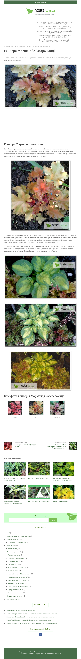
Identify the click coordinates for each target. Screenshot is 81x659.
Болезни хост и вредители (17, 542)
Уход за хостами (12, 599)
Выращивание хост (13, 539)
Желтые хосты (13, 571)
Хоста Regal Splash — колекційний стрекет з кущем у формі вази (29, 620)
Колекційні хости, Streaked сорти (19, 574)
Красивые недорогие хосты (17, 577)
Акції (8, 533)
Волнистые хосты (14, 561)
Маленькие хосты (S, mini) (17, 580)
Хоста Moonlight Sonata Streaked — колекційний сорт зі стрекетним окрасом (32, 614)
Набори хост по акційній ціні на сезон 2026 (21, 610)
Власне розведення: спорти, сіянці (18, 536)
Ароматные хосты (14, 555)
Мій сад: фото (10, 46)
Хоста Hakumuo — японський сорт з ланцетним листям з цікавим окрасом (32, 623)
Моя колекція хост (13, 552)
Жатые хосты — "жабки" (16, 567)
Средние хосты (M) (14, 590)
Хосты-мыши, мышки (15, 593)
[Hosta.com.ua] (40, 8)
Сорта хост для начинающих (18, 586)
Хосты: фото (12, 549)
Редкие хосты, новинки (16, 583)
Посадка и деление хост (15, 596)
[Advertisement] (40, 125)
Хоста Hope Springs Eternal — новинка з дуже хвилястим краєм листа (30, 617)
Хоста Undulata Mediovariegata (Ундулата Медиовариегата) (56, 446)
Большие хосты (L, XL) (16, 558)
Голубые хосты (13, 564)
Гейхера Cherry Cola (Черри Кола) (25, 445)
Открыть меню (41, 2)
